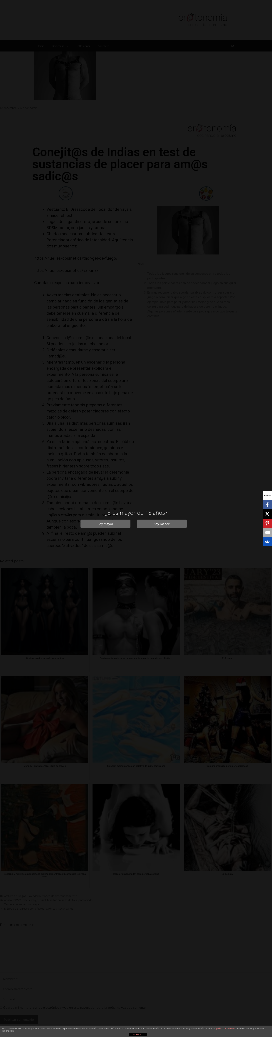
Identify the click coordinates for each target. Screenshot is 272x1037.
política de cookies (225, 1028)
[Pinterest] (267, 523)
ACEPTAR (137, 1034)
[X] (267, 514)
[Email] (267, 532)
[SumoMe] (267, 541)
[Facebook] (267, 504)
